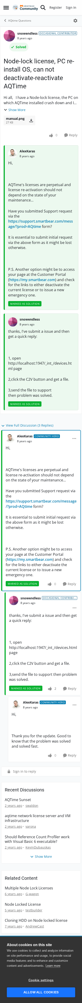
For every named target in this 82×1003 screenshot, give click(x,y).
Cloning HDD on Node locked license (36, 920)
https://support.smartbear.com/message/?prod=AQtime (40, 224)
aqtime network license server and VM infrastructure (37, 818)
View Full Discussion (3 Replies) (29, 425)
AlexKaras (27, 151)
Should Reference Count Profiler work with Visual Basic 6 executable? (37, 839)
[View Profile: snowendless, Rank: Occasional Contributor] (9, 36)
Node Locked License (23, 904)
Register (55, 7)
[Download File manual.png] (31, 120)
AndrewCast (35, 926)
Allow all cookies (41, 992)
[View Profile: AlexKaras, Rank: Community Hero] (10, 438)
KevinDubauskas (38, 847)
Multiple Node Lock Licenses (29, 888)
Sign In (71, 7)
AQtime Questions (19, 20)
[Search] (43, 7)
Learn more (53, 965)
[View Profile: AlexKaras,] (12, 153)
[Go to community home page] (25, 8)
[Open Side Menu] (6, 7)
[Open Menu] (75, 20)
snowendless (27, 33)
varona (31, 826)
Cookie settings (41, 980)
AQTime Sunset (18, 799)
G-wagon (32, 894)
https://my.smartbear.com (32, 279)
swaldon (32, 805)
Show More (17, 110)
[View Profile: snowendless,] (12, 322)
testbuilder (34, 910)
